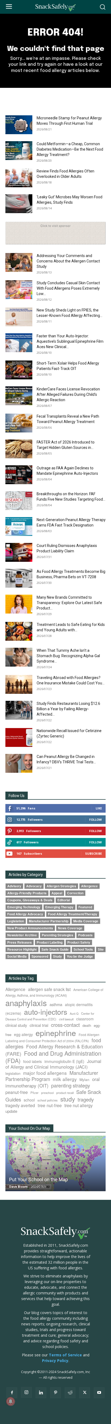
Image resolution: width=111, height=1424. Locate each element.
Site (101, 949)
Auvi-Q (74, 1013)
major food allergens (45, 1072)
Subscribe (93, 853)
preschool (47, 1093)
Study (57, 956)
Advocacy (34, 886)
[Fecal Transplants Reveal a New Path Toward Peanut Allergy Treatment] (18, 423)
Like (99, 808)
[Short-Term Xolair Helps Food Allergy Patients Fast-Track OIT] (18, 370)
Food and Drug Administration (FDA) (53, 1057)
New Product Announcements (30, 928)
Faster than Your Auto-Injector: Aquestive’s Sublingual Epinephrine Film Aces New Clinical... (70, 341)
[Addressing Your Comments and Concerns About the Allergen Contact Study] (18, 262)
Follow (95, 819)
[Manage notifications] (10, 1401)
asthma (56, 1004)
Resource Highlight (22, 949)
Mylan (84, 1079)
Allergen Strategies (61, 886)
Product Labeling (50, 942)
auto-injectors (45, 1011)
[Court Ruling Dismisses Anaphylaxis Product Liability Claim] (18, 552)
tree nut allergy (78, 1105)
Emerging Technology (23, 907)
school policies (47, 1100)
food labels (32, 1061)
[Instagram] (26, 1392)
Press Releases (19, 942)
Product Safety (78, 942)
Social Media (17, 956)
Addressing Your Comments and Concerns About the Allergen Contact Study (68, 261)
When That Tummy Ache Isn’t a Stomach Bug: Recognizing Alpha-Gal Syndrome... (68, 655)
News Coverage (70, 928)
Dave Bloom (18, 1186)
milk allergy (65, 1079)
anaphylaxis (26, 1002)
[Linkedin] (41, 1392)
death (86, 1025)
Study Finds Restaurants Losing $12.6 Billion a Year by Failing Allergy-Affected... (68, 708)
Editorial (63, 900)
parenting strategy (70, 1085)
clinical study (16, 1025)
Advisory (14, 886)
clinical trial (39, 1025)
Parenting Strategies (57, 935)
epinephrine (56, 1032)
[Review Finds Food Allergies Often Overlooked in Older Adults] (18, 177)
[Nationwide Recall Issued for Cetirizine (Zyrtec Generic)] (18, 737)
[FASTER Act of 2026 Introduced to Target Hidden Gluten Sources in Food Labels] (18, 448)
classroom (84, 1018)
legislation (12, 1073)
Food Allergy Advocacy (25, 914)
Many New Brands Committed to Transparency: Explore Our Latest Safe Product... (69, 602)
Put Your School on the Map (38, 1179)
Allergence (89, 886)
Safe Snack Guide (55, 949)
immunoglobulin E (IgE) (64, 1061)
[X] (84, 1392)
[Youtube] (99, 1392)
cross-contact (65, 1024)
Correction (75, 893)
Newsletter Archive (22, 935)
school (29, 1100)
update (11, 1111)
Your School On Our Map (29, 1128)
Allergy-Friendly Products (27, 893)
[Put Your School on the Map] (55, 1163)
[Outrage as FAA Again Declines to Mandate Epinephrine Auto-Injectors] (18, 474)
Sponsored (40, 956)
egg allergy (23, 1034)
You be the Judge (80, 956)
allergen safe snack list (49, 989)
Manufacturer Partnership (48, 921)
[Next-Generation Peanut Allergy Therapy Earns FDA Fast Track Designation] (18, 526)
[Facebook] (11, 1392)
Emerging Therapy (59, 907)
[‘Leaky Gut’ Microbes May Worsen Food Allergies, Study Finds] (18, 203)
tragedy (86, 1099)
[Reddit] (70, 1392)
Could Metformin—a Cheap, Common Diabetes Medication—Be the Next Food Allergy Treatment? (70, 149)
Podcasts (85, 935)
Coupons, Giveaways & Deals (30, 900)
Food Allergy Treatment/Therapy (72, 914)
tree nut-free (50, 1105)
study (67, 1098)
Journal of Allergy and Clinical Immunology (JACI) (53, 1064)
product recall (65, 1092)
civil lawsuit (66, 1019)
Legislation (15, 921)
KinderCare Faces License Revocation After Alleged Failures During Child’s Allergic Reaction (68, 394)
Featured (85, 907)
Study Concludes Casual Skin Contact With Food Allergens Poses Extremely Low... (68, 288)
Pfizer (34, 1092)
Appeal (56, 893)
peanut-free (16, 1092)
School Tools (83, 949)
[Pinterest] (55, 1392)
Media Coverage (85, 921)
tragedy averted (20, 1105)
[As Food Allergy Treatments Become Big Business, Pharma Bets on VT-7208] (18, 578)
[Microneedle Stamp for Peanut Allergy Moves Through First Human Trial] (18, 124)
